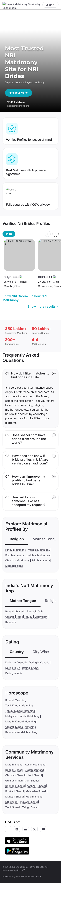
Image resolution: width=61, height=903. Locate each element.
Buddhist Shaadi (34, 769)
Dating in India (13, 673)
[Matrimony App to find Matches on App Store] (17, 840)
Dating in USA (30, 667)
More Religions (14, 565)
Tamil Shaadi (12, 807)
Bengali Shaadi (14, 769)
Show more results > (43, 306)
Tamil (19, 616)
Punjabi (31, 611)
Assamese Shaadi (35, 764)
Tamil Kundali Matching (19, 705)
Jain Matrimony (40, 560)
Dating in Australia (16, 662)
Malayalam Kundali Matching (22, 716)
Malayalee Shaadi (36, 791)
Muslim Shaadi (34, 796)
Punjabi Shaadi (29, 801)
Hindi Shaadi (34, 775)
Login (49, 4)
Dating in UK (12, 667)
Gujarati (10, 616)
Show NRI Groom (15, 296)
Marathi (20, 611)
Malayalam (40, 616)
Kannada (10, 622)
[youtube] (43, 829)
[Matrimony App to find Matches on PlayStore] (17, 850)
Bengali (9, 611)
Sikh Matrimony (14, 555)
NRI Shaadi (11, 801)
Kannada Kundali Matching (21, 732)
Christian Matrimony (17, 560)
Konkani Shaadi (14, 791)
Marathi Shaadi (14, 764)
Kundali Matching (15, 700)
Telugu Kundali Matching (20, 710)
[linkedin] (26, 829)
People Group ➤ (34, 876)
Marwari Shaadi (14, 796)
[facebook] (8, 829)
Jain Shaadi (32, 780)
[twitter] (34, 829)
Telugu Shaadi (30, 807)
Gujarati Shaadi (14, 780)
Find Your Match (18, 92)
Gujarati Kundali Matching (20, 726)
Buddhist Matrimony (38, 555)
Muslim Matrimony (39, 549)
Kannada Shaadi (15, 785)
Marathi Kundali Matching (20, 721)
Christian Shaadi (15, 775)
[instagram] (17, 829)
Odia (40, 611)
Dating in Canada (39, 662)
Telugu (28, 616)
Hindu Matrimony (15, 549)
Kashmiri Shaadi (36, 785)
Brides (8, 233)
